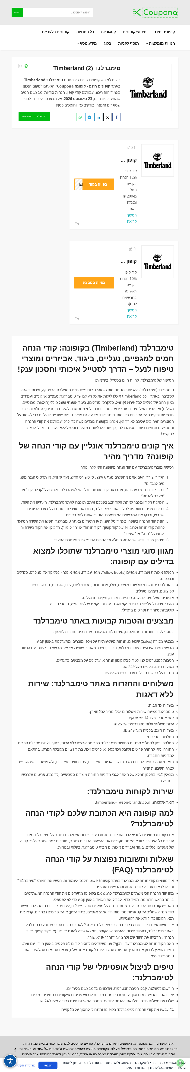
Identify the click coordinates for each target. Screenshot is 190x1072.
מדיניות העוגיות (24, 1065)
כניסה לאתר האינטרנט (34, 116)
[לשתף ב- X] (107, 117)
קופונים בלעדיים (55, 31)
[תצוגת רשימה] (26, 66)
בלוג (107, 43)
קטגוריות (108, 31)
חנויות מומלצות (161, 43)
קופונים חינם (164, 31)
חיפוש (17, 12)
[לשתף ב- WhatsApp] (80, 117)
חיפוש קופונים (134, 31)
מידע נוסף (88, 43)
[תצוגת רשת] (20, 66)
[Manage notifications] (180, 1063)
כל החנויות (85, 31)
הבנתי (48, 1065)
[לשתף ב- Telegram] (89, 117)
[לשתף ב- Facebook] (116, 117)
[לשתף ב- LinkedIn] (98, 117)
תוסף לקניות (128, 43)
